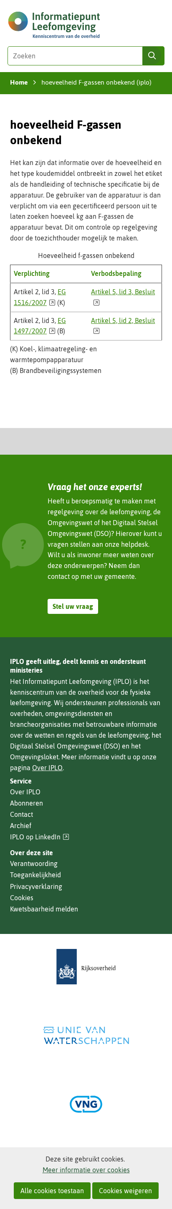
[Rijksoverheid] (86, 967)
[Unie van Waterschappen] (86, 1035)
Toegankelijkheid (35, 875)
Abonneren (26, 803)
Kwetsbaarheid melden (44, 909)
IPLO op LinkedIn (39, 837)
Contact (21, 814)
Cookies (21, 897)
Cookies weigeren (125, 1190)
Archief (20, 825)
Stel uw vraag (73, 606)
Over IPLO (47, 767)
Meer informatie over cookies (86, 1170)
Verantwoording (34, 863)
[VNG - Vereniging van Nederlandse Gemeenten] (86, 1104)
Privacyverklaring (36, 886)
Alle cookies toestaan (52, 1190)
